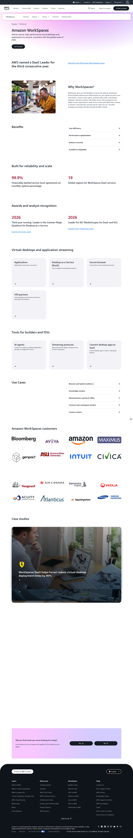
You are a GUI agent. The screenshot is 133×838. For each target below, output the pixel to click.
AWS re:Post (100, 792)
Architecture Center (46, 800)
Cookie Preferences (54, 831)
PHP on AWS (72, 804)
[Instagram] (108, 827)
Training (42, 789)
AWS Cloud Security (18, 800)
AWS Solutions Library (47, 796)
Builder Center (73, 785)
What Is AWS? (16, 785)
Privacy (14, 831)
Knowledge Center (102, 796)
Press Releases (17, 811)
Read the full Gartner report (21, 232)
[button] (26, 8)
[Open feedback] (131, 419)
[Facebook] (102, 827)
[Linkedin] (105, 827)
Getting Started (45, 785)
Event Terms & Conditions (105, 815)
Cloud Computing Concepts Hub (23, 796)
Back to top (65, 819)
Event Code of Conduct (104, 811)
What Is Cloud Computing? (21, 789)
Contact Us (100, 785)
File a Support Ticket (103, 789)
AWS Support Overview (104, 800)
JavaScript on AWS (74, 807)
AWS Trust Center (46, 792)
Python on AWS (73, 796)
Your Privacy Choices (34, 831)
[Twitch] (111, 827)
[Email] (120, 827)
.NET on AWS (72, 792)
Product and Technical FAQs (49, 804)
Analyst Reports (45, 807)
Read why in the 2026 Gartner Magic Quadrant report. (86, 63)
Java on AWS (72, 800)
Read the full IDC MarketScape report (81, 229)
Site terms (22, 831)
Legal (98, 807)
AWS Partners (44, 811)
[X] (99, 827)
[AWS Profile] (127, 2)
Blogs (14, 807)
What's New (16, 804)
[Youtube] (114, 827)
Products (14, 24)
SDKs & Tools (72, 789)
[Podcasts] (117, 827)
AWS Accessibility (102, 804)
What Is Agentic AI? (18, 792)
